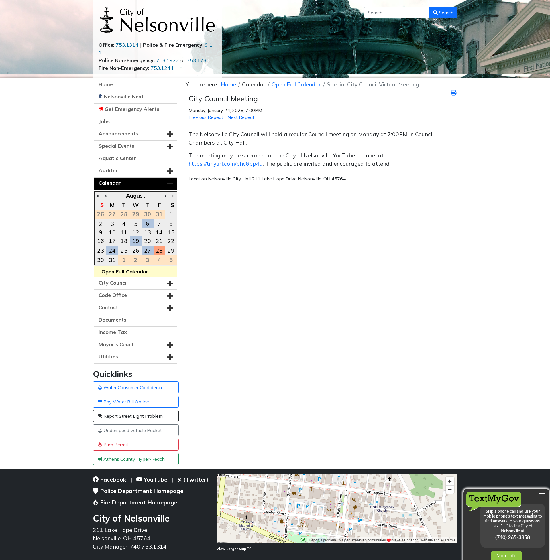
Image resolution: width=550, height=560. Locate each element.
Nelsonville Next (124, 96)
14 (159, 232)
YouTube (154, 479)
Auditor (108, 170)
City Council (113, 282)
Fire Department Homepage (138, 502)
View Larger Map (232, 549)
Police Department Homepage (141, 490)
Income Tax (113, 332)
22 (171, 241)
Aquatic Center (117, 158)
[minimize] (542, 493)
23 (100, 250)
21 (159, 241)
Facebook (112, 479)
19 (135, 241)
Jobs (104, 121)
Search (445, 12)
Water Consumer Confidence (133, 387)
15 (171, 232)
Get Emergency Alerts (132, 109)
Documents (112, 319)
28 (159, 250)
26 (135, 250)
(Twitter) (195, 479)
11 (124, 232)
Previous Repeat (205, 117)
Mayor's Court (116, 344)
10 (112, 232)
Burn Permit (115, 444)
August (135, 195)
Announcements (118, 133)
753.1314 (127, 45)
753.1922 (167, 60)
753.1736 (198, 60)
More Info (506, 555)
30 (100, 260)
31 (112, 260)
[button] (170, 134)
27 (147, 250)
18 (124, 241)
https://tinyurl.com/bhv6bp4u (225, 163)
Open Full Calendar (124, 271)
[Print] (454, 92)
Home (106, 84)
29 (171, 250)
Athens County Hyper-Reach (133, 459)
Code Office (113, 295)
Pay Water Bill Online (125, 402)
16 (100, 241)
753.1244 (162, 68)
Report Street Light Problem (132, 416)
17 (112, 241)
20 (147, 241)
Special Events (116, 146)
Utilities (108, 356)
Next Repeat (240, 117)
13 (147, 232)
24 (112, 250)
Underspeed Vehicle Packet (132, 430)
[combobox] (397, 12)
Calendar (110, 183)
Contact (108, 307)
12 (135, 232)
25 (124, 250)
